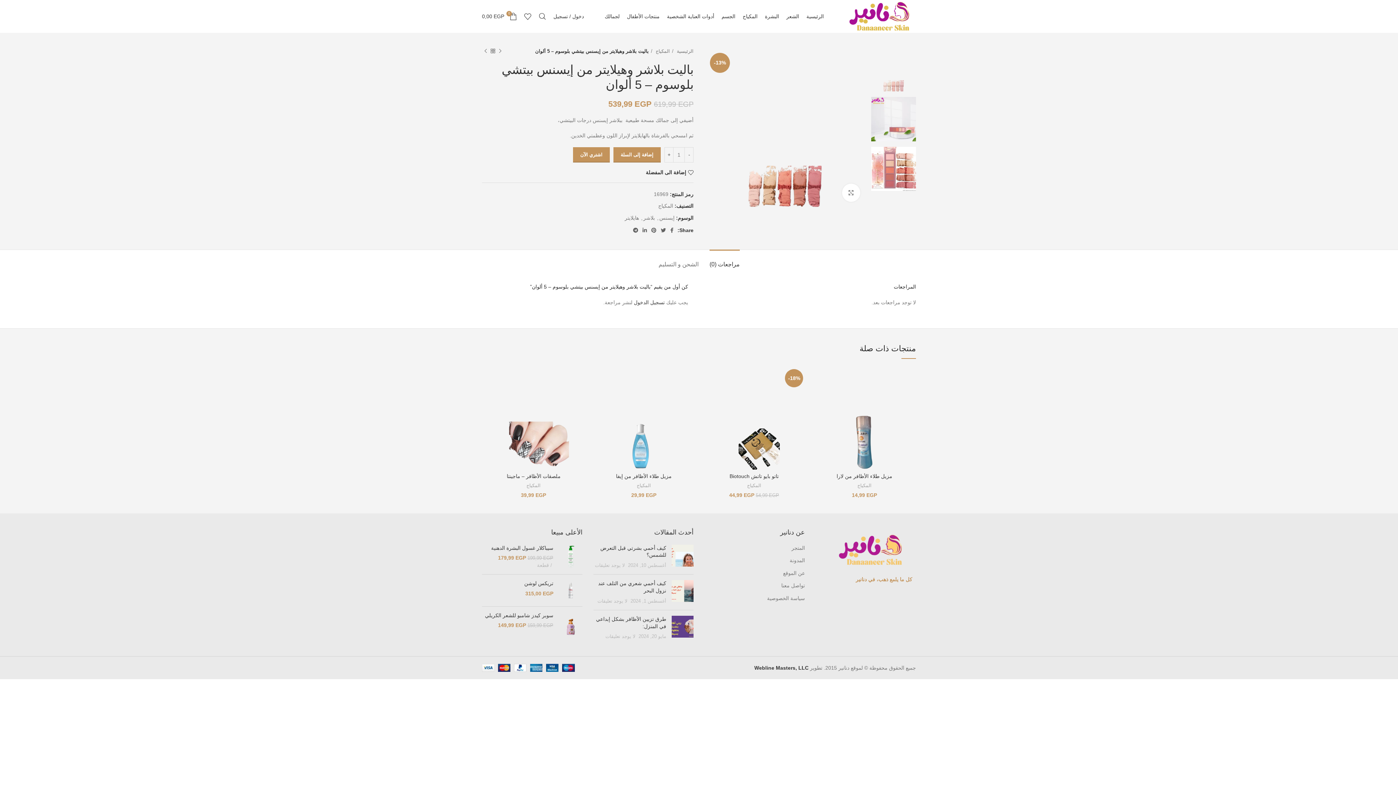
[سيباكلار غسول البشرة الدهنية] (570, 557)
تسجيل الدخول (649, 302)
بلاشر (649, 218)
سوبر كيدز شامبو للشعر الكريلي (519, 615)
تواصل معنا (793, 585)
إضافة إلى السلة (637, 154)
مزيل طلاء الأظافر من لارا (864, 476)
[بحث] (542, 16)
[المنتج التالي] (485, 51)
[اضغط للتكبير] (851, 193)
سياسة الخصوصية (786, 598)
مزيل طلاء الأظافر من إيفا (644, 476)
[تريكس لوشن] (570, 590)
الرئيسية (684, 51)
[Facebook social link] (672, 230)
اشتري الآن (591, 154)
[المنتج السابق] (500, 51)
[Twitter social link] (663, 230)
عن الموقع (794, 573)
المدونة (797, 560)
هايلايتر (632, 218)
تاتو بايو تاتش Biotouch (754, 476)
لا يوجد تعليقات (610, 565)
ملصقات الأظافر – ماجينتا (534, 476)
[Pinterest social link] (654, 230)
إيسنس (667, 218)
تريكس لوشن (538, 583)
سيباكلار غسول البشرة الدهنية (522, 548)
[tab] (725, 261)
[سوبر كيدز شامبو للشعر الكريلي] (570, 627)
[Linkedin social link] (644, 230)
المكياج (662, 51)
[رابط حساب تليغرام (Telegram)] (635, 230)
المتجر (798, 548)
